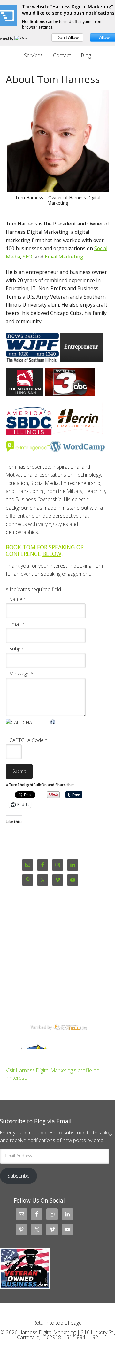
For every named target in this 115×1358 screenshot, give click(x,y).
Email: (17, 623)
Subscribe (18, 1175)
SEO (27, 256)
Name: (17, 598)
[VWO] (21, 38)
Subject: (18, 648)
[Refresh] (53, 720)
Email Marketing (64, 256)
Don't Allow (68, 37)
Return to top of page (57, 1322)
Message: (21, 673)
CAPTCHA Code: (28, 740)
